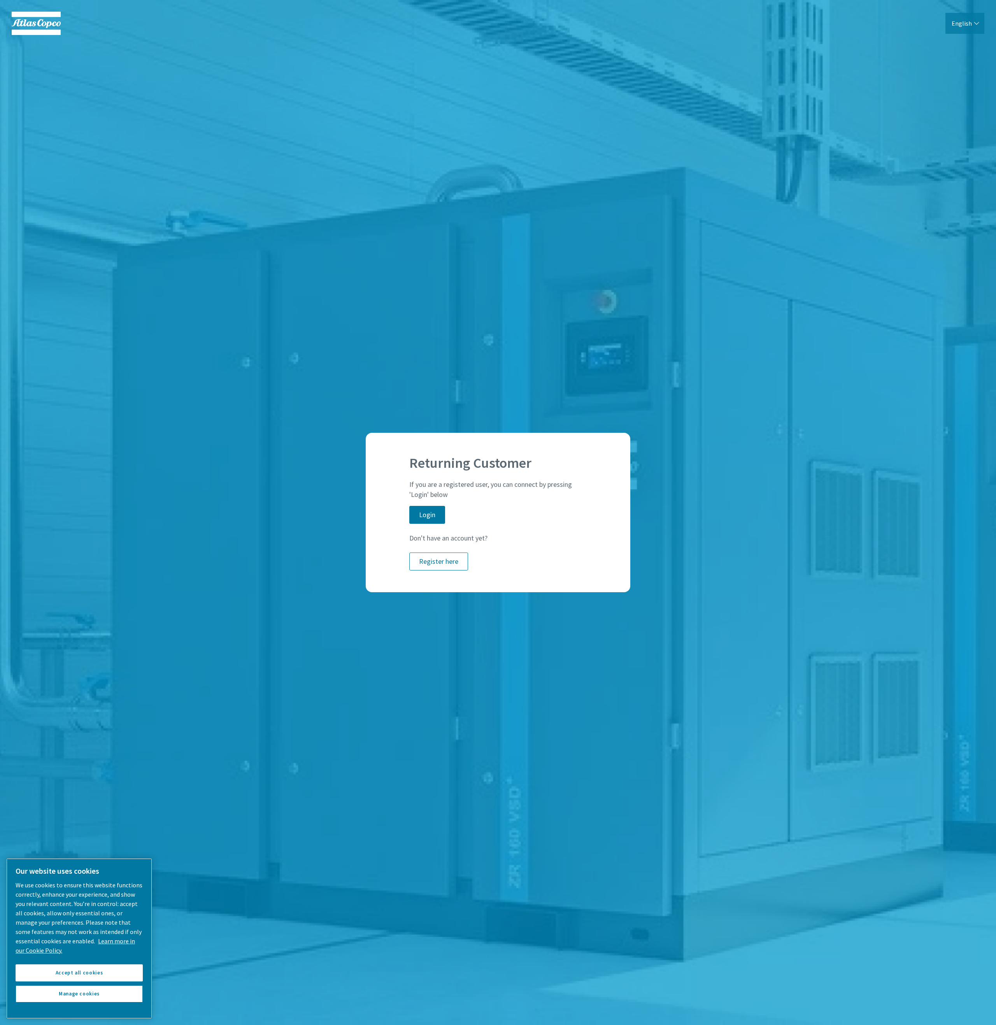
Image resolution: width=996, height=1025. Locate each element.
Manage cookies (79, 993)
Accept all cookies (79, 972)
